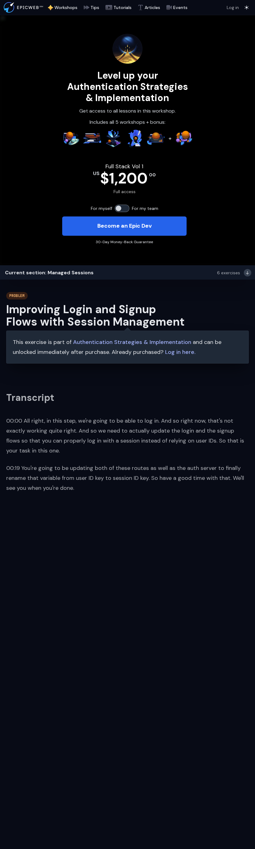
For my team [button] (145, 208)
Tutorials (123, 7)
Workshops (65, 7)
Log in (233, 7)
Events (180, 7)
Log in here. (180, 352)
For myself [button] (101, 208)
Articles (152, 7)
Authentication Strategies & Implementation (132, 342)
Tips (94, 7)
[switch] (122, 208)
